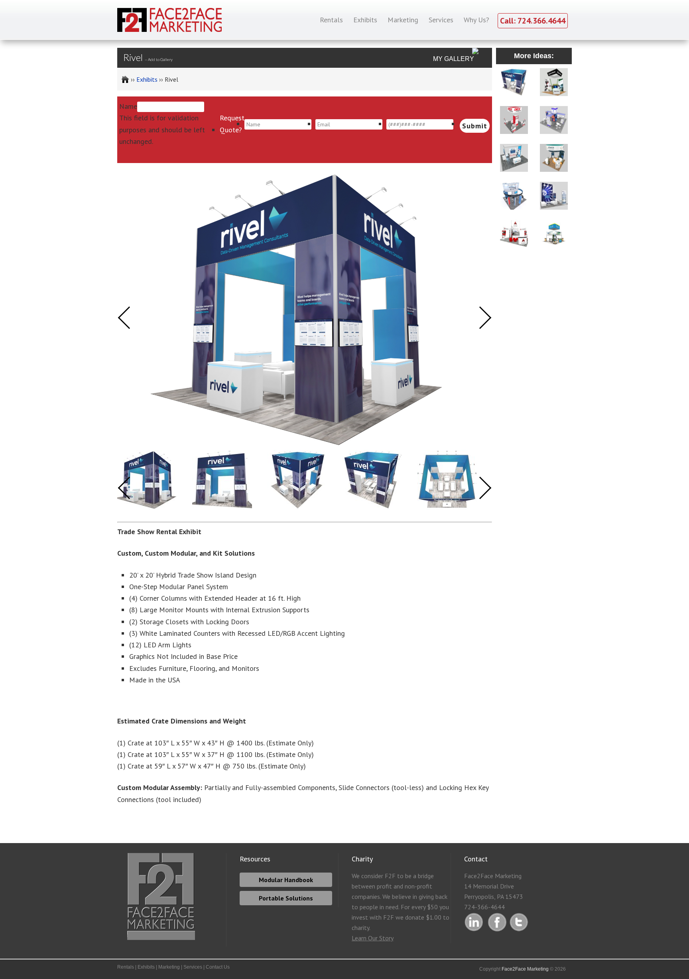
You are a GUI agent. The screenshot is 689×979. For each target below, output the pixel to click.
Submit (474, 125)
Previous (129, 488)
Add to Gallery (160, 59)
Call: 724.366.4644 (532, 21)
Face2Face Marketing (525, 969)
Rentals (125, 967)
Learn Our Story (373, 938)
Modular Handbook (286, 880)
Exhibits (146, 967)
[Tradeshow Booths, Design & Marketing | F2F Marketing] (123, 79)
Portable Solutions (286, 898)
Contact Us (218, 967)
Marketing (169, 967)
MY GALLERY (453, 58)
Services (192, 967)
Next (480, 488)
